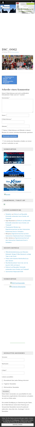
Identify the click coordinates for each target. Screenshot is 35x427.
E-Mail (4, 370)
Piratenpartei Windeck (12, 227)
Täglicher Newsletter (10, 384)
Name (4, 115)
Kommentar (6, 98)
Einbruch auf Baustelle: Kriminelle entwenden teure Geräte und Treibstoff (17, 216)
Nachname (5, 363)
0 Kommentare (15, 52)
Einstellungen (17, 424)
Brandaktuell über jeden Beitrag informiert (16, 380)
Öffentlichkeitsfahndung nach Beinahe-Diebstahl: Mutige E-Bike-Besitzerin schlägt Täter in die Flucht (18, 254)
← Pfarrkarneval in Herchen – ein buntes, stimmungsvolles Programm (8, 79)
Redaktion (9, 214)
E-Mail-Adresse (7, 119)
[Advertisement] (17, 30)
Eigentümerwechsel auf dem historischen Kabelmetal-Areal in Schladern (17, 240)
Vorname (4, 357)
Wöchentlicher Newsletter (11, 387)
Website (4, 126)
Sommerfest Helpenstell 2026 (14, 271)
